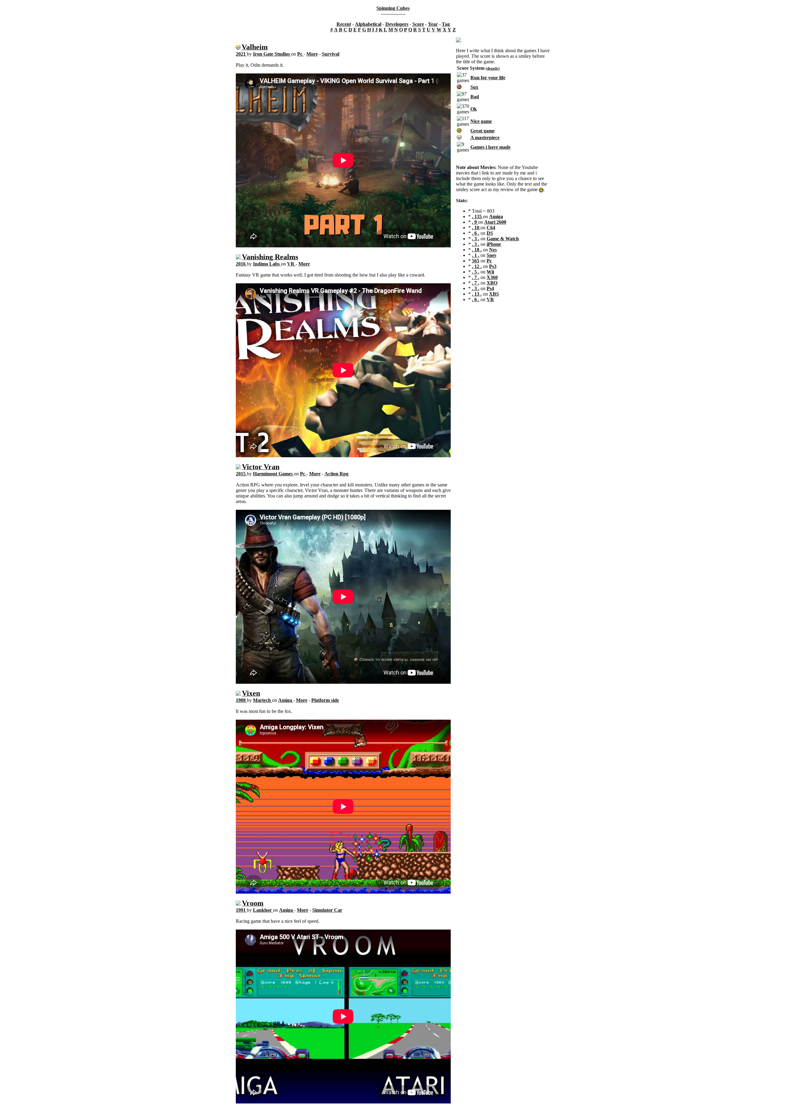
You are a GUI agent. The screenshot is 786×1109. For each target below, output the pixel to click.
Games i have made (490, 147)
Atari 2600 (495, 222)
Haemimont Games (273, 473)
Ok (473, 109)
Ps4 (490, 288)
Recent (344, 24)
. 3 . (475, 238)
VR (291, 263)
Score (418, 24)
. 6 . (475, 233)
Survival (330, 54)
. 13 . (477, 294)
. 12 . (477, 266)
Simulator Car (327, 910)
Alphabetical (368, 24)
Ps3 (492, 266)
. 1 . (475, 255)
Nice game (481, 121)
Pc (300, 54)
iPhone (494, 244)
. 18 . (477, 249)
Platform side (325, 700)
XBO (492, 282)
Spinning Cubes (393, 8)
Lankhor (263, 910)
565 (475, 260)
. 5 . (475, 271)
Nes (493, 249)
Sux (474, 87)
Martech (262, 700)
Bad (474, 96)
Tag (446, 24)
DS (490, 233)
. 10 (476, 227)
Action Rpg (336, 473)
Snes (491, 255)
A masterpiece (485, 137)
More (312, 54)
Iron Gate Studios (272, 54)
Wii (490, 271)
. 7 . (475, 277)
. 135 (477, 216)
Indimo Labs (267, 263)
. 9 (475, 222)
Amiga (285, 700)
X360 (492, 277)
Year (433, 24)
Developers (396, 24)
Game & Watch (503, 238)
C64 (491, 227)
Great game (482, 130)
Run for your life (487, 77)
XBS (494, 294)
